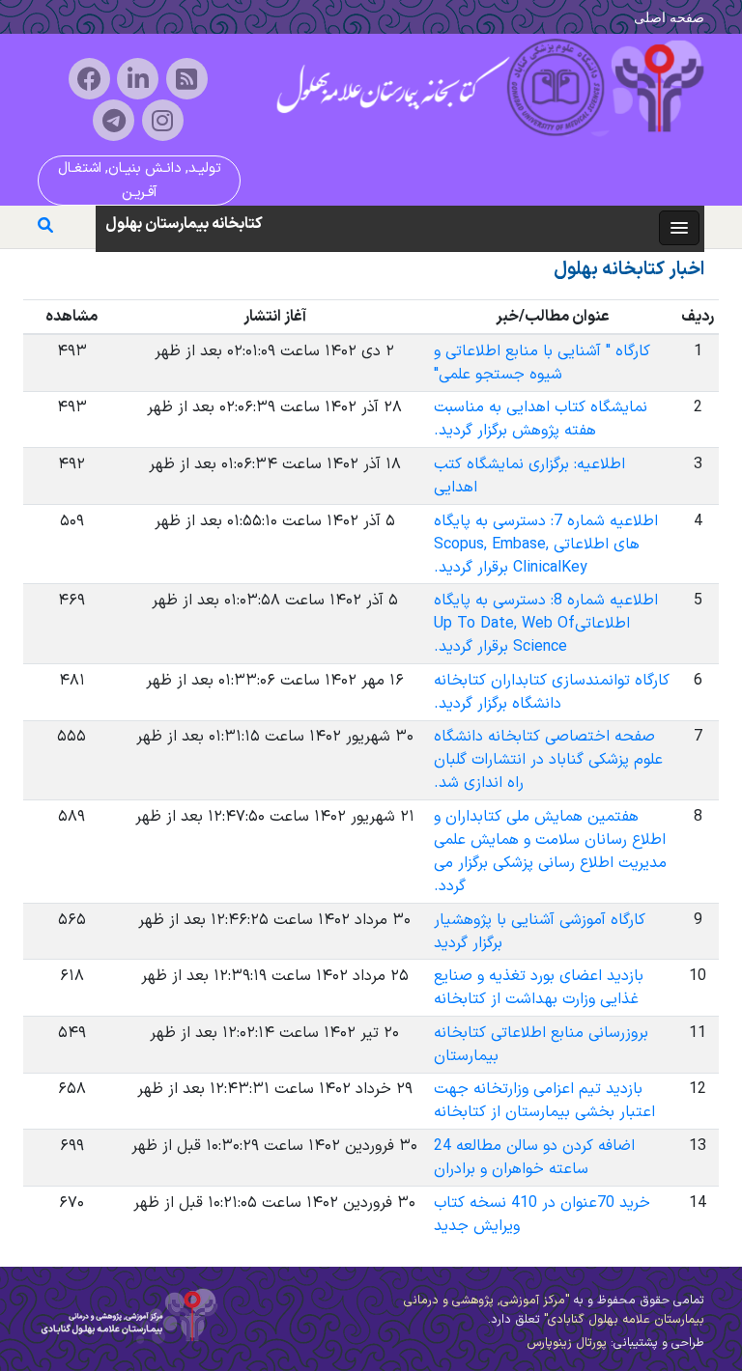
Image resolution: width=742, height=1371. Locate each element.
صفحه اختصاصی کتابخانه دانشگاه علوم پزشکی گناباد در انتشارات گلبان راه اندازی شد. (548, 760)
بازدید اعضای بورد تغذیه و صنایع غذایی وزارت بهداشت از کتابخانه (538, 988)
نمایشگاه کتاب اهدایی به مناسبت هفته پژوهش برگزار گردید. (540, 419)
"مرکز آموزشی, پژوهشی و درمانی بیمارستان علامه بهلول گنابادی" (554, 1309)
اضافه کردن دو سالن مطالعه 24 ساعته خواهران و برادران (534, 1157)
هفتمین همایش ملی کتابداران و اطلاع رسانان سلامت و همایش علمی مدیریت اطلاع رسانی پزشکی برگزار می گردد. (550, 851)
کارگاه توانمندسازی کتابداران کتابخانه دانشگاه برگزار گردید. (552, 692)
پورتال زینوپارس (567, 1342)
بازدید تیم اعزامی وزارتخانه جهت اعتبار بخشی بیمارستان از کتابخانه (544, 1100)
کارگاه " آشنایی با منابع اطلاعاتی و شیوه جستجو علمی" (542, 363)
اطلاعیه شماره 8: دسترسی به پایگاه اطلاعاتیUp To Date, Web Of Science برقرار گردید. (546, 623)
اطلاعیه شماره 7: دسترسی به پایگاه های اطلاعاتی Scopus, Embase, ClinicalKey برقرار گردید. (546, 544)
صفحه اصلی (669, 17)
